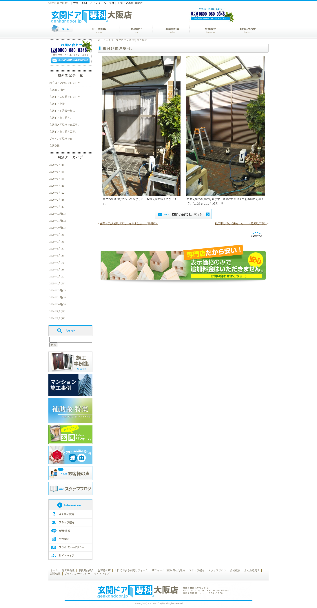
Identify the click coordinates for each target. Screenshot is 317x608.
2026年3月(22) (57, 192)
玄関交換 (54, 145)
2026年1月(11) (57, 206)
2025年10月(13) (58, 227)
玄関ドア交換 (57, 103)
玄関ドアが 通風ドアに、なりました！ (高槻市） (129, 223)
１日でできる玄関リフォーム (131, 570)
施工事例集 (68, 570)
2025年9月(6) (56, 234)
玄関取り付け (57, 89)
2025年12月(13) (58, 213)
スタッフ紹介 (196, 570)
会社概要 (235, 570)
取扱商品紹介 (86, 570)
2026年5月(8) (56, 178)
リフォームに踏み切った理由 (168, 570)
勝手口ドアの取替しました (64, 82)
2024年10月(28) (58, 304)
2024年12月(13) (58, 290)
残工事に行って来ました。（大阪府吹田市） (241, 223)
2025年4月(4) (56, 262)
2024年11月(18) (58, 297)
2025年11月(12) (58, 220)
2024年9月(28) (57, 311)
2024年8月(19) (57, 318)
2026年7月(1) (56, 164)
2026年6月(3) (56, 171)
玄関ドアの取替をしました (64, 96)
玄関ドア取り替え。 (60, 117)
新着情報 (55, 573)
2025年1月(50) (57, 283)
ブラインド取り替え (60, 138)
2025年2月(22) (57, 276)
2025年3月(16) (57, 269)
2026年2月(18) (57, 199)
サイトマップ (101, 573)
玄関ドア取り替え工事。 (63, 131)
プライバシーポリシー (77, 573)
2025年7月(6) (56, 241)
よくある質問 (252, 570)
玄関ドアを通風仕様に (62, 110)
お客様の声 (104, 570)
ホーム (102, 40)
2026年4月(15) (57, 185)
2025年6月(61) (57, 248)
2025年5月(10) (57, 255)
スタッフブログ (117, 40)
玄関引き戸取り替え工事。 (64, 124)
